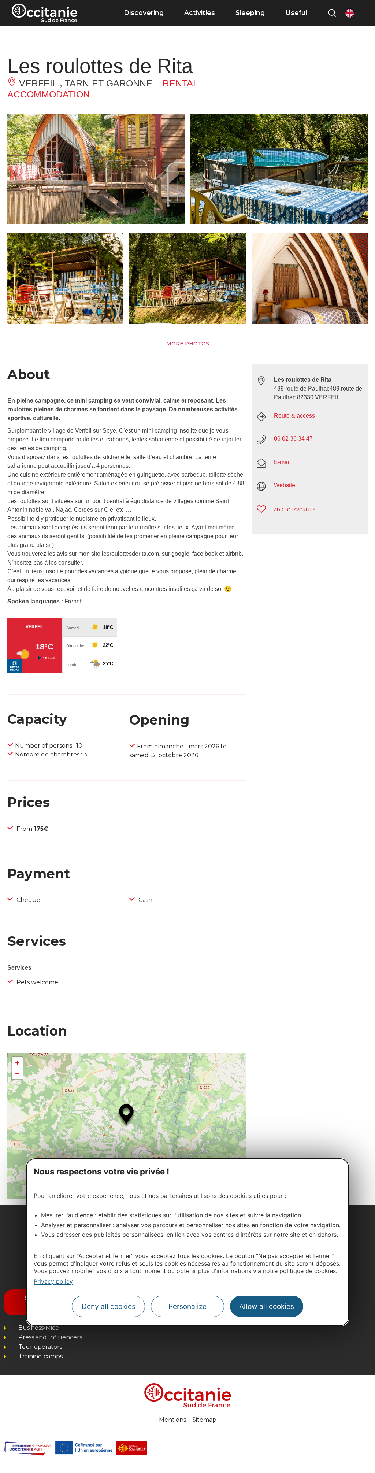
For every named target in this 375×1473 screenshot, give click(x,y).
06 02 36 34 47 (293, 439)
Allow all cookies (266, 1306)
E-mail (282, 462)
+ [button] (17, 1062)
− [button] (17, 1073)
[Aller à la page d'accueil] (44, 13)
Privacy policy (53, 1281)
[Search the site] (332, 13)
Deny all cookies (108, 1306)
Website (284, 485)
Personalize (187, 1306)
